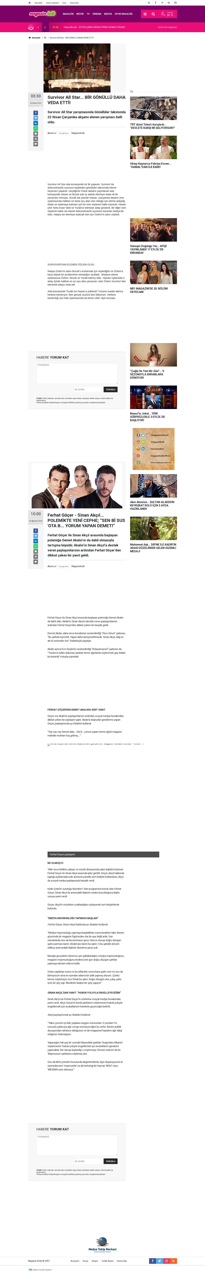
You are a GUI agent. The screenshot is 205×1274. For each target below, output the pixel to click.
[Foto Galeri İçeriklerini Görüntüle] (175, 2)
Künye (85, 1261)
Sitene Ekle (74, 3)
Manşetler (39, 3)
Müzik (80, 13)
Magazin (68, 13)
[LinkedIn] (35, 123)
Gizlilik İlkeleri (108, 1261)
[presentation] (38, 27)
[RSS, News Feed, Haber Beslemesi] (173, 1261)
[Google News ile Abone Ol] (148, 2)
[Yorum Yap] (35, 144)
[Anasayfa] (29, 3)
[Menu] (145, 14)
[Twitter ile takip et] (159, 1261)
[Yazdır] (35, 139)
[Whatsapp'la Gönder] (35, 128)
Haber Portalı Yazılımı (42, 1270)
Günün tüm (167, 27)
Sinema (96, 13)
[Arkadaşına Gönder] (35, 133)
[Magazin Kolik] (42, 13)
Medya (108, 13)
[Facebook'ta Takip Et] (155, 2)
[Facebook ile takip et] (152, 1261)
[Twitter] (35, 118)
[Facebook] (35, 113)
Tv (88, 13)
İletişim (95, 1261)
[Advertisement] (87, 158)
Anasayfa (75, 1261)
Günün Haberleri (52, 3)
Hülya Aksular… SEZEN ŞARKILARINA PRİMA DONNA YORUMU (94, 27)
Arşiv (64, 3)
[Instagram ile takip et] (166, 1261)
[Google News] (64, 133)
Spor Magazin (123, 13)
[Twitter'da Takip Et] (162, 2)
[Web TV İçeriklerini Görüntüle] (168, 2)
